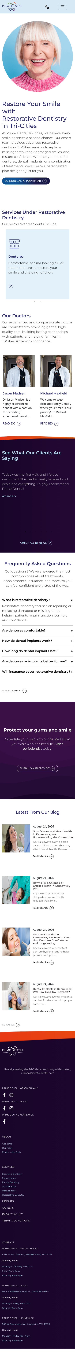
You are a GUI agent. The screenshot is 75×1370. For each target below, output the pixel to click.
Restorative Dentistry (13, 1195)
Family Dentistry (11, 1182)
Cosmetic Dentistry (12, 1174)
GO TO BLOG (8, 1024)
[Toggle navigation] (62, 7)
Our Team (7, 1148)
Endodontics (9, 1178)
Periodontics (9, 1190)
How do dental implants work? (37, 641)
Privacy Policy (12, 1214)
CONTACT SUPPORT (11, 690)
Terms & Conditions (16, 1220)
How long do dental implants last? (37, 651)
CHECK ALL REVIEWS (33, 543)
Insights (8, 1201)
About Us (7, 1143)
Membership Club (11, 1152)
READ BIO (9, 423)
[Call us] (47, 6)
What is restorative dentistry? (37, 600)
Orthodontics (9, 1186)
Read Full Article (40, 856)
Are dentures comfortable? (37, 630)
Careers (8, 1207)
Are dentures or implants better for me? (37, 661)
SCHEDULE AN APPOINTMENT (23, 180)
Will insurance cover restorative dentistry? (37, 672)
